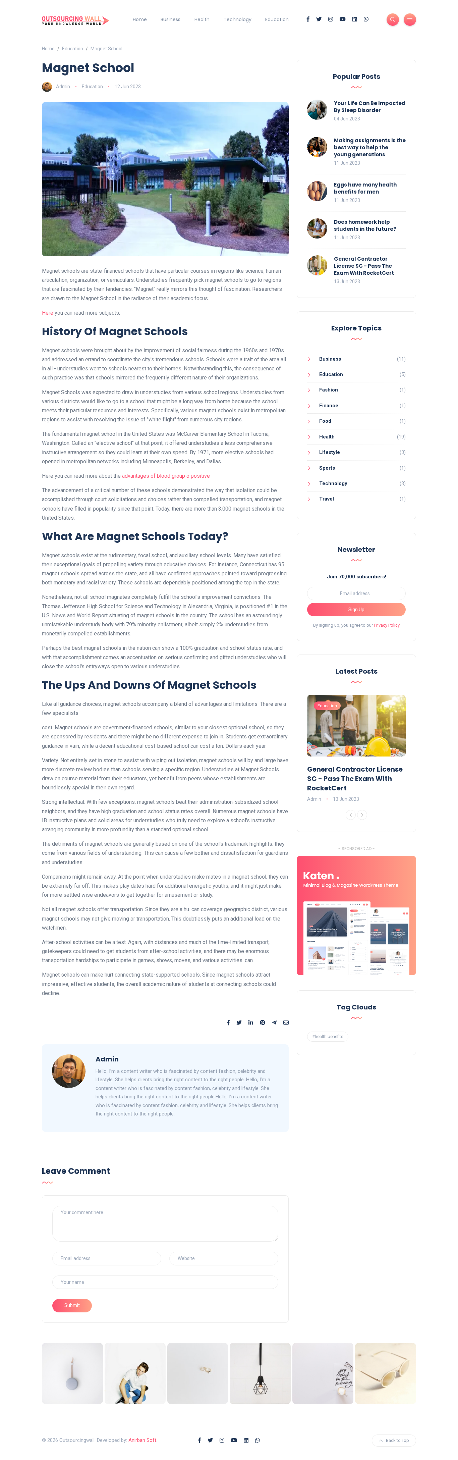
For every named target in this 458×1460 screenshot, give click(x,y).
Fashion (328, 390)
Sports (327, 468)
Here (47, 313)
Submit (72, 1305)
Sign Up (356, 609)
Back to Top (397, 1440)
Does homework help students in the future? (365, 225)
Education (277, 19)
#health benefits (327, 1036)
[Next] (362, 815)
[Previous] (351, 815)
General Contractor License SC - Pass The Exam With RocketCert (364, 265)
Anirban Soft (142, 1440)
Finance (328, 406)
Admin (63, 86)
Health (202, 19)
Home (140, 19)
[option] (356, 749)
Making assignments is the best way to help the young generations (370, 147)
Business (170, 19)
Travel (326, 499)
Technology (237, 19)
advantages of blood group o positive (166, 476)
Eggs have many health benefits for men (365, 188)
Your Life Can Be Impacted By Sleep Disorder (369, 107)
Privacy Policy (387, 625)
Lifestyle (329, 452)
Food (325, 421)
